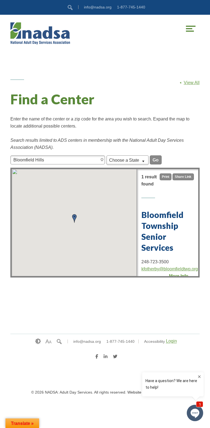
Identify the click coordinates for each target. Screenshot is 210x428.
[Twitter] (115, 357)
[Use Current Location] (102, 160)
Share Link (183, 177)
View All (192, 82)
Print (165, 177)
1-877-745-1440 (131, 7)
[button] (74, 218)
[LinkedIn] (105, 357)
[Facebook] (97, 357)
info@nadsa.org (98, 7)
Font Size (48, 341)
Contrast (38, 341)
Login (171, 341)
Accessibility (154, 341)
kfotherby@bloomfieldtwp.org (169, 269)
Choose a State (124, 160)
